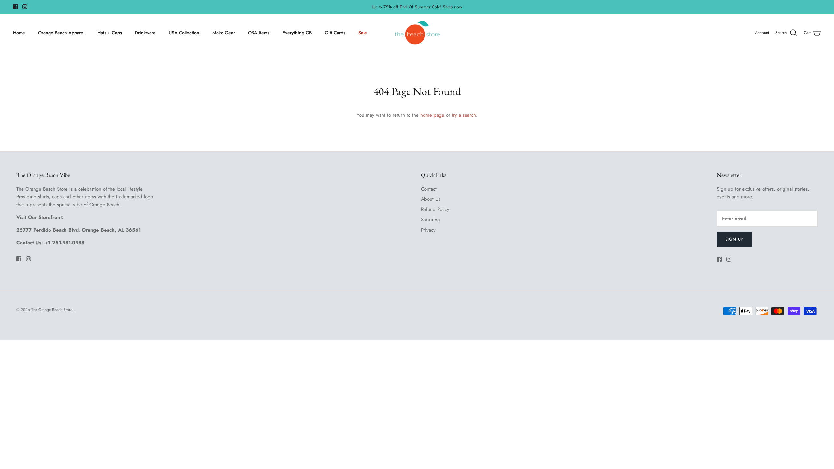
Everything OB (297, 32)
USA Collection (184, 32)
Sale (362, 32)
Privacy (428, 230)
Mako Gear (223, 32)
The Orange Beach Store (52, 310)
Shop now (452, 7)
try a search (464, 115)
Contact (429, 188)
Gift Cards (335, 32)
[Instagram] (24, 6)
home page (432, 115)
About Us (430, 199)
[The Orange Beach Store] (417, 33)
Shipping (430, 219)
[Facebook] (15, 6)
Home (19, 32)
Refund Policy (435, 209)
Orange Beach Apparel (61, 32)
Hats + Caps (109, 32)
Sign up (734, 239)
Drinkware (145, 32)
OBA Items (258, 32)
